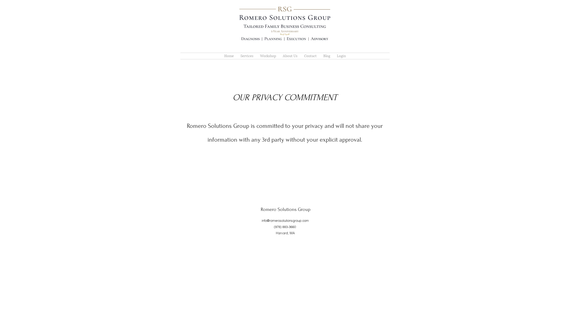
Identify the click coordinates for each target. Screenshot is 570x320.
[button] (290, 56)
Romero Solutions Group (285, 209)
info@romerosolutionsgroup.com (285, 220)
